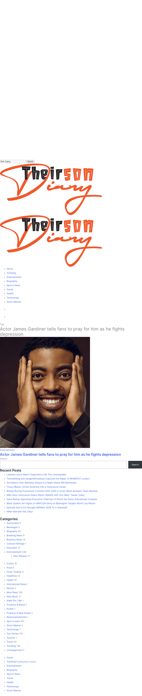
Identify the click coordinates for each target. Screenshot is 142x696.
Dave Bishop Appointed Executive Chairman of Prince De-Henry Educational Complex (52, 499)
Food (9, 567)
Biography (12, 531)
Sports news (13, 621)
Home (10, 657)
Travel (10, 641)
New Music (12, 596)
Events (10, 563)
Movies (10, 588)
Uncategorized (14, 650)
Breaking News (14, 535)
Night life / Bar (14, 600)
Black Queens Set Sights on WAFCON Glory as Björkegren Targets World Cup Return (51, 503)
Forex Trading (14, 571)
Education (12, 547)
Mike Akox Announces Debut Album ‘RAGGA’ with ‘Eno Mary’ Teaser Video (45, 495)
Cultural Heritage (16, 543)
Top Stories (13, 633)
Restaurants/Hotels (17, 617)
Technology (13, 629)
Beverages (12, 527)
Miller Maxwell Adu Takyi (20, 511)
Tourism (11, 637)
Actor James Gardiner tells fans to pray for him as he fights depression (60, 454)
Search (30, 161)
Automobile (13, 523)
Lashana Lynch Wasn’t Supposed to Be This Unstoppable (36, 474)
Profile (10, 608)
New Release (20, 556)
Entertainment (7, 449)
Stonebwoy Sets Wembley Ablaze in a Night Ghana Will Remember (42, 482)
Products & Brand (16, 604)
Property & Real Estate (19, 613)
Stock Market (14, 625)
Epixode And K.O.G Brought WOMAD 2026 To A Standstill (37, 507)
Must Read (12, 592)
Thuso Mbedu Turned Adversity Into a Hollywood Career (36, 486)
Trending (11, 646)
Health (10, 580)
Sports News (13, 674)
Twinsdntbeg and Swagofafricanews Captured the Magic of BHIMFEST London (48, 478)
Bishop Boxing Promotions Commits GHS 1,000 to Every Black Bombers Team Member (52, 491)
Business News (14, 539)
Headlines (12, 575)
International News (16, 584)
